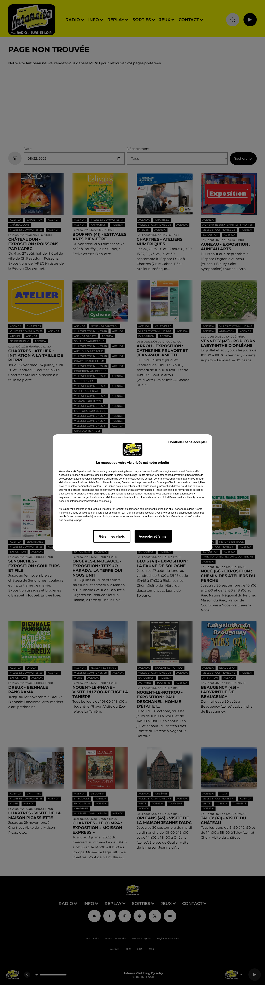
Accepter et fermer (153, 536)
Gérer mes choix (112, 536)
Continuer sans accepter (187, 442)
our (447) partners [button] (78, 471)
